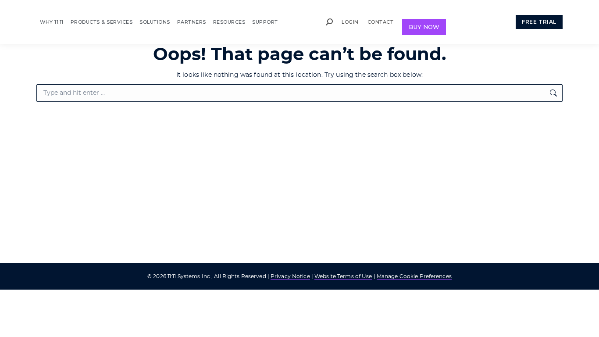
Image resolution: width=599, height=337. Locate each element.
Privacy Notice (290, 276)
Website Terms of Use (343, 276)
